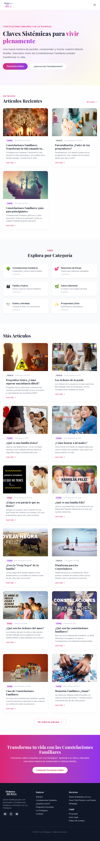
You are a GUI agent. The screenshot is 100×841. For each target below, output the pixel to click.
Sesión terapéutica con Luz (80, 797)
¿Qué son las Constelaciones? (48, 66)
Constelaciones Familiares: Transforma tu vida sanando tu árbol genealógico (24, 148)
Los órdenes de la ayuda (69, 380)
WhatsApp (73, 804)
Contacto (39, 814)
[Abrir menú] (94, 4)
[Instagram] (11, 814)
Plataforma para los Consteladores (66, 567)
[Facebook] (5, 814)
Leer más (10, 163)
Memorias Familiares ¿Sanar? (72, 691)
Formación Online (15, 66)
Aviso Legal (73, 817)
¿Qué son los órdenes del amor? (25, 628)
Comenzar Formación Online (50, 770)
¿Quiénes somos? (43, 804)
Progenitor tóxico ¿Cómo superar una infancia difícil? (22, 381)
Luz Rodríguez (42, 810)
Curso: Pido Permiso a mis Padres (82, 800)
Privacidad (73, 814)
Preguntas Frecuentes (45, 807)
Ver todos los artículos (48, 722)
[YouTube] (17, 814)
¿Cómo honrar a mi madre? (71, 442)
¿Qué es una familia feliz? (70, 502)
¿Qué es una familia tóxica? (22, 442)
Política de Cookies (77, 821)
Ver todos (90, 102)
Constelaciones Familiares (46, 800)
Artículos (39, 797)
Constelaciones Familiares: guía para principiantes (24, 209)
